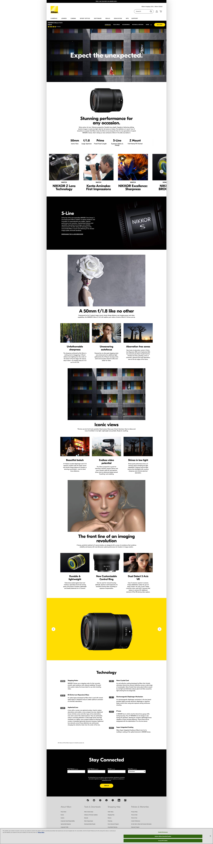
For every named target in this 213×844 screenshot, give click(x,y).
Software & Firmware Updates (91, 814)
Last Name (93, 769)
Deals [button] (108, 18)
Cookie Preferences (135, 821)
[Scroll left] (51, 171)
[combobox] (144, 11)
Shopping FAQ (111, 814)
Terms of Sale (134, 814)
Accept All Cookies (162, 840)
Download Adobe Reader (89, 824)
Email (111, 769)
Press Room (63, 811)
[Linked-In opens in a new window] (119, 800)
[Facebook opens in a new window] (106, 800)
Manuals (86, 817)
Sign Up (108, 785)
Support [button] (134, 18)
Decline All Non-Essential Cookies (163, 836)
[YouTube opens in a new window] (94, 800)
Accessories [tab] (126, 24)
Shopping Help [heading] (114, 807)
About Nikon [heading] (66, 807)
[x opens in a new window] (112, 800)
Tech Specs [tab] (116, 24)
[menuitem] (56, 18)
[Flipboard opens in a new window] (125, 800)
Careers (62, 817)
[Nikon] (55, 8)
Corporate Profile (64, 827)
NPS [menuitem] (127, 18)
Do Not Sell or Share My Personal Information (141, 824)
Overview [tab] (108, 24)
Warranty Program (135, 827)
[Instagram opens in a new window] (100, 800)
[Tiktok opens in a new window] (88, 800)
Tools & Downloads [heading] (92, 807)
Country (132, 769)
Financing (110, 821)
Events (62, 814)
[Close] (210, 836)
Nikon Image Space (88, 821)
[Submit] (151, 11)
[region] (106, 173)
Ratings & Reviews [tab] (137, 24)
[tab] (148, 25)
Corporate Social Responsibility (68, 821)
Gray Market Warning (112, 827)
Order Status (110, 811)
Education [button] (118, 18)
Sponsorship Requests (66, 824)
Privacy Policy (134, 811)
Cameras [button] (54, 18)
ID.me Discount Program (113, 824)
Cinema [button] (73, 18)
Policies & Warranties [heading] (140, 807)
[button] (56, 1)
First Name (72, 769)
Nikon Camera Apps (88, 811)
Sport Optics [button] (85, 18)
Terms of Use (134, 817)
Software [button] (98, 18)
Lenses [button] (64, 18)
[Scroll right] (161, 171)
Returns (109, 817)
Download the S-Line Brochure (72, 234)
